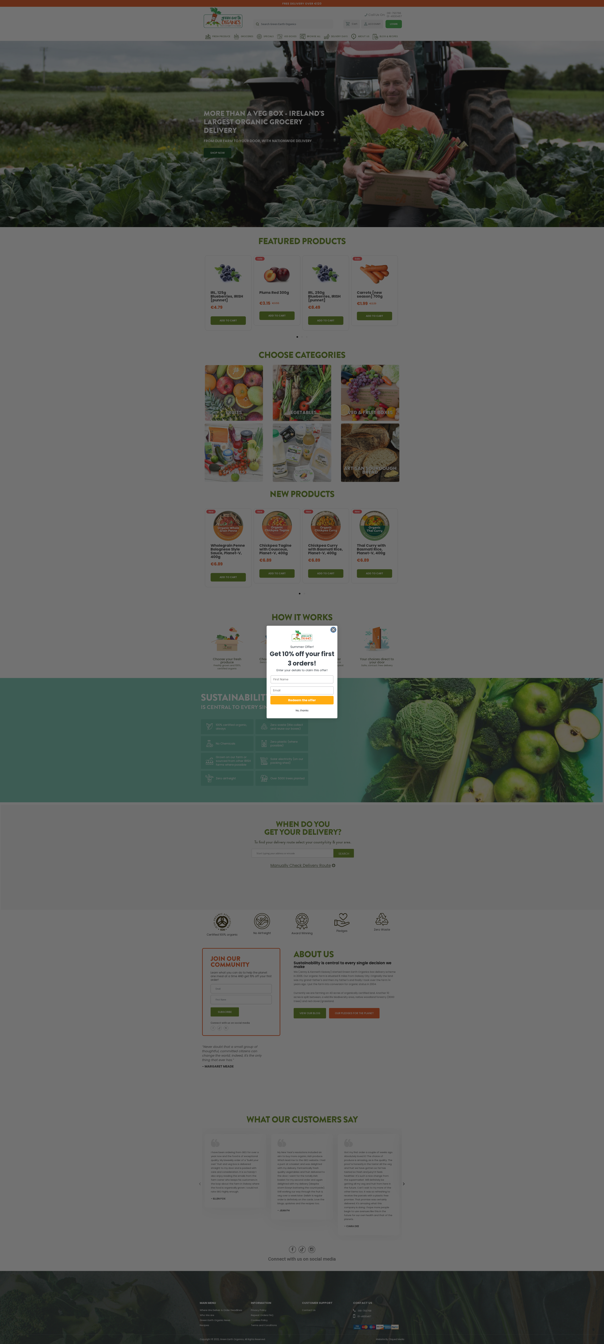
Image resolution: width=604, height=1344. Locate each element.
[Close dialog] (333, 629)
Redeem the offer (302, 700)
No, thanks (302, 710)
